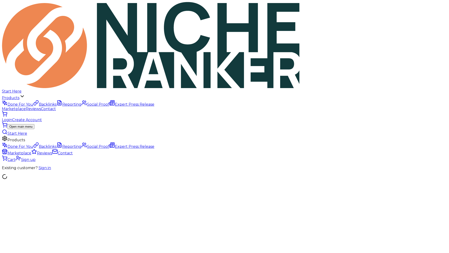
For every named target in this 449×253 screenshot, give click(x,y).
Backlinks (48, 104)
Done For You (20, 104)
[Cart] (4, 115)
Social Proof (98, 104)
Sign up (28, 159)
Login (7, 120)
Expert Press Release (134, 104)
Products (10, 98)
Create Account (27, 120)
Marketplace (14, 109)
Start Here (12, 91)
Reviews (33, 109)
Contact (48, 109)
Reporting (71, 104)
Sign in (45, 168)
